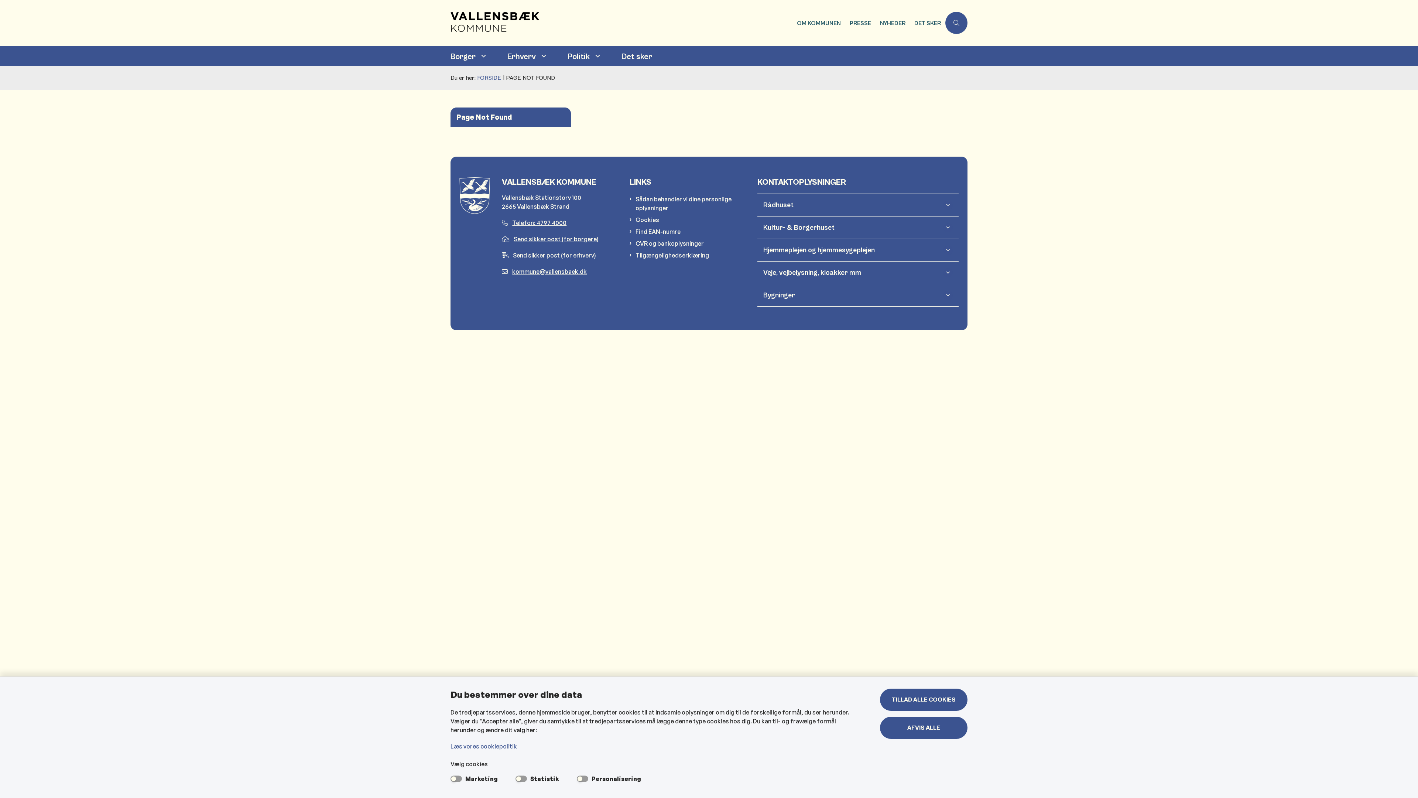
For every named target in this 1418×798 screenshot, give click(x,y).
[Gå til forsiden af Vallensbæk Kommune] (621, 23)
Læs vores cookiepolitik (484, 746)
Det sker (636, 56)
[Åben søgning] (956, 23)
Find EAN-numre (658, 231)
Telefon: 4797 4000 (539, 222)
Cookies (647, 220)
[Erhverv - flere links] (543, 56)
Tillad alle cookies (924, 699)
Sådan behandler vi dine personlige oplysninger (684, 203)
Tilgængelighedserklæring (672, 255)
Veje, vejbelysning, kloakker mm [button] (812, 273)
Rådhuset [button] (778, 205)
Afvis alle (923, 727)
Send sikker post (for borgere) (556, 239)
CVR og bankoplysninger (670, 243)
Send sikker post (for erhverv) (554, 255)
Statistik (544, 778)
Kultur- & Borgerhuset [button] (799, 228)
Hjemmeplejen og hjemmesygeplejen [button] (819, 250)
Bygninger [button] (779, 295)
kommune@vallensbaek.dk (549, 271)
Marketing (481, 778)
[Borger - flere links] (483, 56)
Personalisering (616, 778)
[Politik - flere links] (597, 56)
